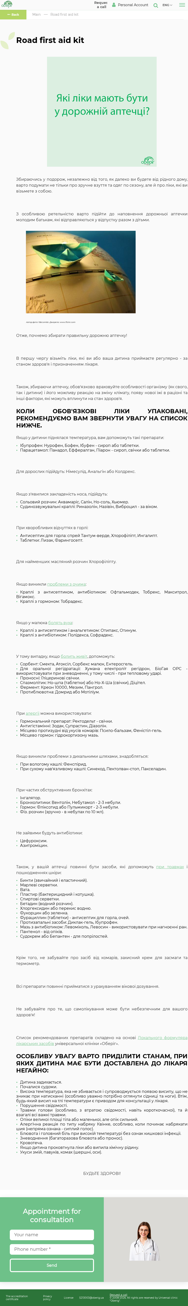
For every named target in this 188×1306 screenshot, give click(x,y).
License (68, 1297)
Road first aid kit (64, 14)
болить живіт (74, 656)
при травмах (170, 867)
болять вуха (60, 622)
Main (36, 14)
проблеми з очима (66, 584)
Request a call (118, 1294)
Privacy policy (47, 1298)
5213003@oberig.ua (91, 1297)
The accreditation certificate (17, 1298)
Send (52, 1265)
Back (15, 14)
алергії (32, 713)
